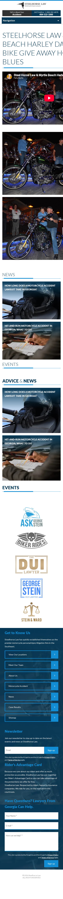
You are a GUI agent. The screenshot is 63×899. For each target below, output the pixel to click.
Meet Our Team (16, 665)
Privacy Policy (50, 757)
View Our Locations (18, 654)
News (11, 696)
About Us (13, 675)
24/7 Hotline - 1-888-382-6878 (46, 13)
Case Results (15, 707)
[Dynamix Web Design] (31, 891)
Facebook (31, 884)
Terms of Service (14, 760)
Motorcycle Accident (18, 686)
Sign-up (51, 750)
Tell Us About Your (17, 13)
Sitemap (12, 717)
